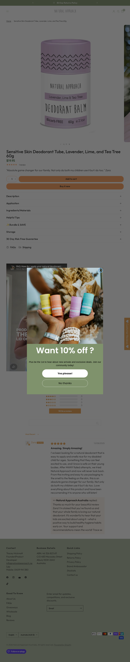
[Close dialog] (101, 270)
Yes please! (65, 373)
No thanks (65, 383)
